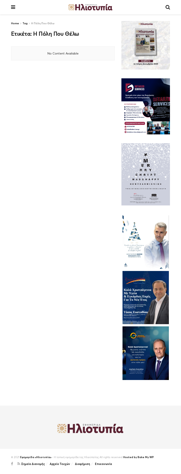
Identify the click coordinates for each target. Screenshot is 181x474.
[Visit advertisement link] (145, 45)
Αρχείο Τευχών (60, 464)
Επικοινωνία (103, 464)
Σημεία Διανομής (33, 464)
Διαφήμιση (82, 464)
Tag (25, 23)
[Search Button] (168, 7)
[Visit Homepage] (90, 7)
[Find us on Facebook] (12, 463)
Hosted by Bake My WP (138, 457)
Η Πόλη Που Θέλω (43, 23)
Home (15, 23)
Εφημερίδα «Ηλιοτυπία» (35, 457)
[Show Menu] (13, 7)
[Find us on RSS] (18, 463)
